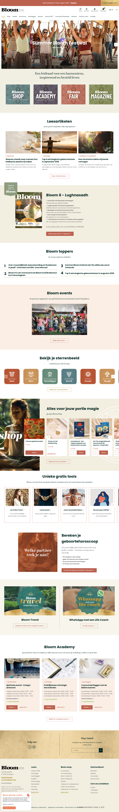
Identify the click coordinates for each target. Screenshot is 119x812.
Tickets (73, 3)
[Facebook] (30, 747)
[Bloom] (12, 10)
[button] (116, 44)
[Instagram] (34, 747)
